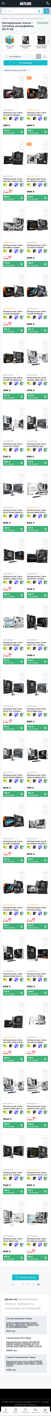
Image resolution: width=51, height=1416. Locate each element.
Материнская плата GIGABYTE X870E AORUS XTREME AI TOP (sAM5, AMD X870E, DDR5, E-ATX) (24, 1344)
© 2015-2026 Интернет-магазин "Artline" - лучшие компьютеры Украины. (25, 1403)
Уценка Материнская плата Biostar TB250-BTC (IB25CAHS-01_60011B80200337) (22, 1324)
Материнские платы (34, 18)
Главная (5, 18)
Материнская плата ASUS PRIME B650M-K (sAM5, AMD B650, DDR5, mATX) (24, 1363)
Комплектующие (17, 18)
